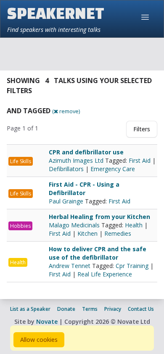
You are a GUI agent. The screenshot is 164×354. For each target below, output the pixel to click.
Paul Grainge (67, 201)
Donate (66, 308)
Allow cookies (39, 340)
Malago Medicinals (75, 225)
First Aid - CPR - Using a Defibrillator (84, 188)
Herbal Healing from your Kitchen (99, 217)
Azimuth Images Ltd (77, 160)
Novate (47, 321)
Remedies (117, 233)
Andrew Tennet (70, 266)
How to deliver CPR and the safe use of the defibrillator (97, 253)
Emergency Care (112, 169)
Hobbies (20, 225)
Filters (141, 129)
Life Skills (20, 161)
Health (134, 225)
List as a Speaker (30, 308)
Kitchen (87, 233)
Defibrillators (66, 169)
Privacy (112, 308)
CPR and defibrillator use (86, 152)
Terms (90, 308)
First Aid (140, 160)
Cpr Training (132, 266)
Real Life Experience (104, 274)
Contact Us (141, 308)
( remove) (66, 111)
